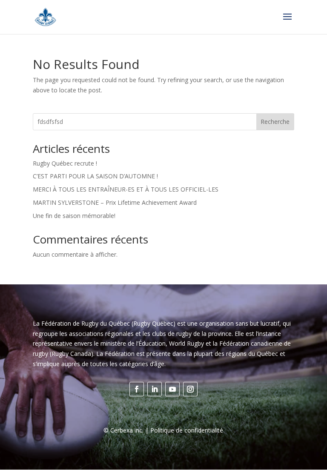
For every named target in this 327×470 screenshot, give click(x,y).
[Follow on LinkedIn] (154, 389)
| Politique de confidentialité (183, 430)
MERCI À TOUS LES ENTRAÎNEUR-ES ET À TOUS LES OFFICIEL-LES (125, 189)
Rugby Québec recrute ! (65, 163)
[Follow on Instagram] (190, 389)
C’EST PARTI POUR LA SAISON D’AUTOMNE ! (95, 176)
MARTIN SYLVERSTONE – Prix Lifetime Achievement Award (115, 202)
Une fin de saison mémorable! (74, 216)
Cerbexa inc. (126, 430)
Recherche (275, 122)
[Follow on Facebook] (136, 389)
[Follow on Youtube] (172, 389)
